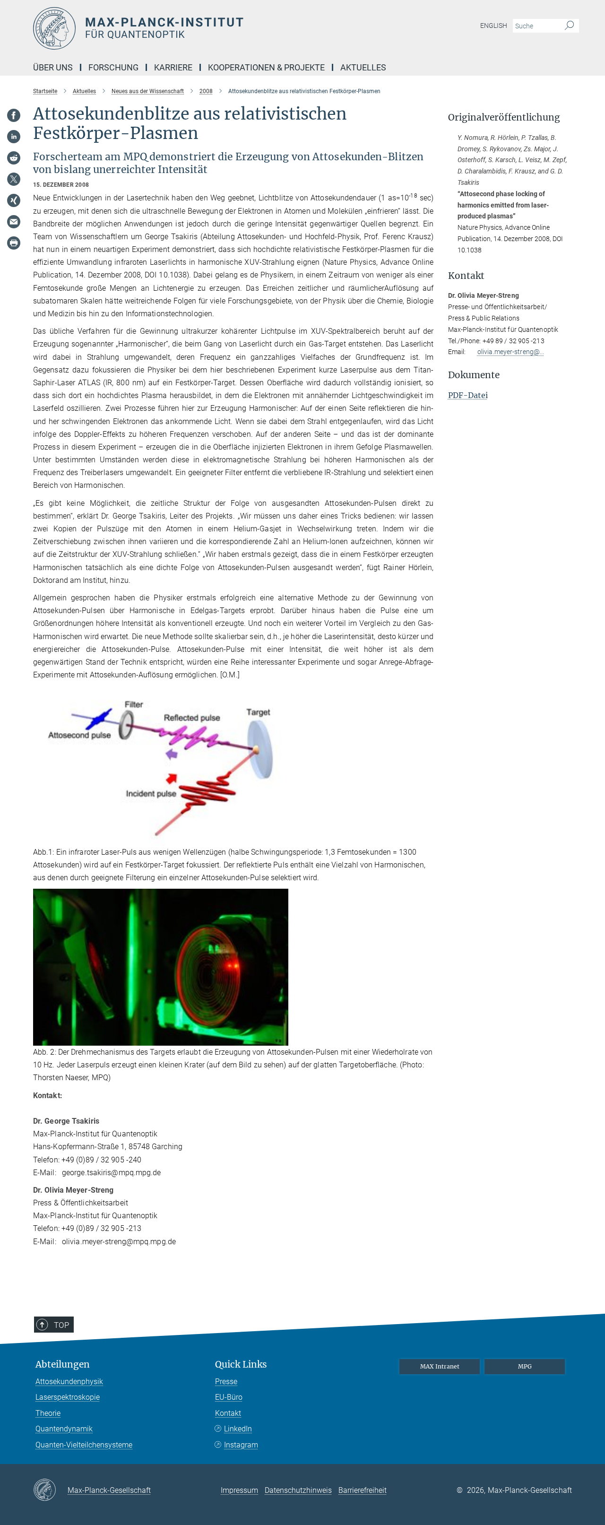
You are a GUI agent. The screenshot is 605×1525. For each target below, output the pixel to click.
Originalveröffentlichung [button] (504, 117)
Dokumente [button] (474, 375)
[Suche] (569, 26)
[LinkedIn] (14, 137)
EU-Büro (228, 1397)
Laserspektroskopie (67, 1397)
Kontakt (228, 1413)
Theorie (47, 1413)
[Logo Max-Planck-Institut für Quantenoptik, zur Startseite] (210, 28)
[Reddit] (14, 158)
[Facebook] (14, 115)
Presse (226, 1381)
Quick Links (241, 1364)
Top (61, 1325)
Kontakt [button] (466, 275)
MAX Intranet (439, 1366)
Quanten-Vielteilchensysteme (83, 1444)
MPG (525, 1366)
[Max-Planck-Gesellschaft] (50, 1490)
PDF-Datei (468, 395)
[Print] (14, 243)
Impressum (239, 1490)
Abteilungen (62, 1364)
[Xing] (14, 200)
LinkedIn (238, 1428)
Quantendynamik (64, 1428)
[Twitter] (14, 179)
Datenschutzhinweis (298, 1490)
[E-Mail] (14, 222)
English (493, 25)
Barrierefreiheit (362, 1490)
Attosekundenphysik (69, 1381)
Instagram (241, 1444)
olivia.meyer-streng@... (510, 351)
